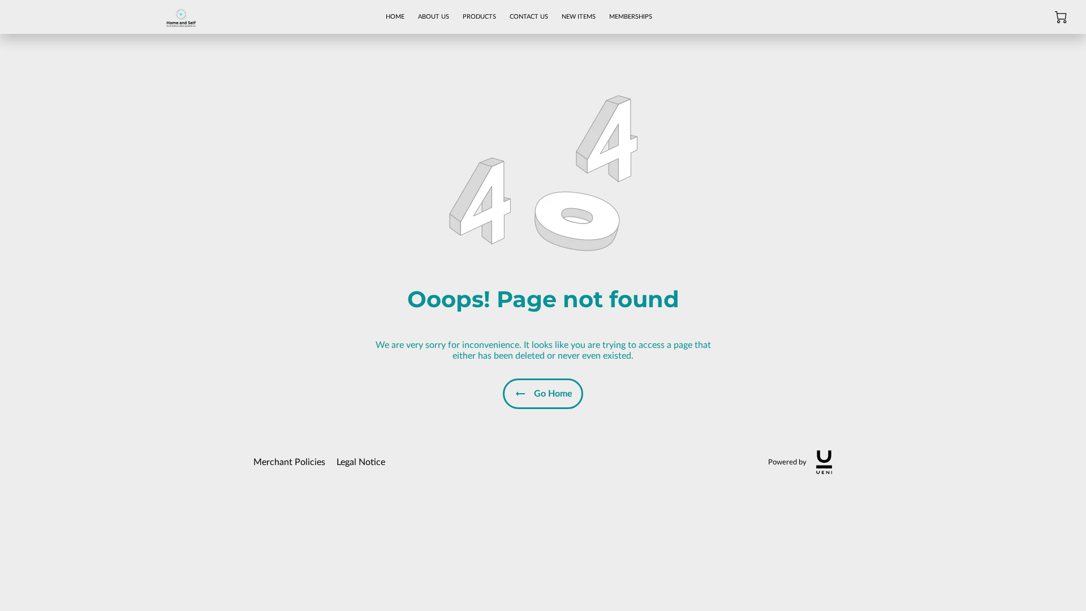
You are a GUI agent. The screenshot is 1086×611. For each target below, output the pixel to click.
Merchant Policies (289, 462)
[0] (1061, 17)
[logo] (824, 462)
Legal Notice (361, 462)
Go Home (553, 393)
